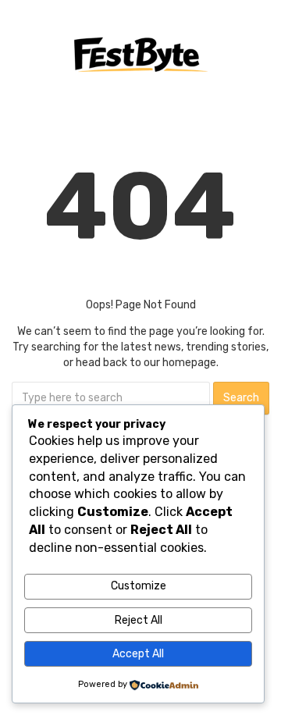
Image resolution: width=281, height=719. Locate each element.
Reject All (138, 620)
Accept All (138, 653)
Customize (138, 586)
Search (241, 397)
